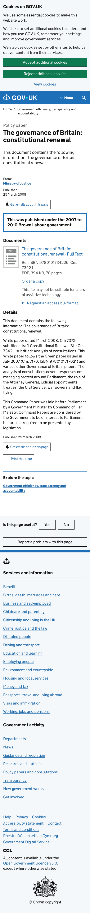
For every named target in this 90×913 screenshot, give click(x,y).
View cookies (45, 84)
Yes (50, 524)
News (8, 747)
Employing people (18, 661)
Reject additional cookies (45, 73)
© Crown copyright (45, 902)
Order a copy (33, 281)
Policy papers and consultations (30, 772)
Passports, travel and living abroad (32, 694)
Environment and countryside (28, 669)
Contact (55, 823)
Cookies (39, 817)
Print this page (21, 459)
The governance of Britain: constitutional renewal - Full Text (52, 251)
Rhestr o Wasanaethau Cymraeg (30, 835)
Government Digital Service (26, 842)
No (69, 524)
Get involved (13, 797)
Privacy (21, 817)
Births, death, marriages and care (31, 595)
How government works (23, 788)
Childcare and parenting (24, 611)
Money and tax (15, 686)
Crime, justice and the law (25, 628)
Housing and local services (26, 678)
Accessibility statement (23, 823)
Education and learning (22, 653)
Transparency (15, 780)
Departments (14, 738)
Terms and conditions (21, 829)
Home (7, 109)
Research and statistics (23, 763)
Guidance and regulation (24, 755)
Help (7, 817)
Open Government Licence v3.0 (30, 863)
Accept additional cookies (45, 62)
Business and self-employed (27, 603)
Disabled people (17, 636)
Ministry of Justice (17, 183)
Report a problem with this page (45, 542)
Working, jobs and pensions (26, 711)
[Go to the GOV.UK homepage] (20, 98)
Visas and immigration (21, 703)
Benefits (10, 586)
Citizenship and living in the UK (29, 620)
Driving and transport (21, 645)
